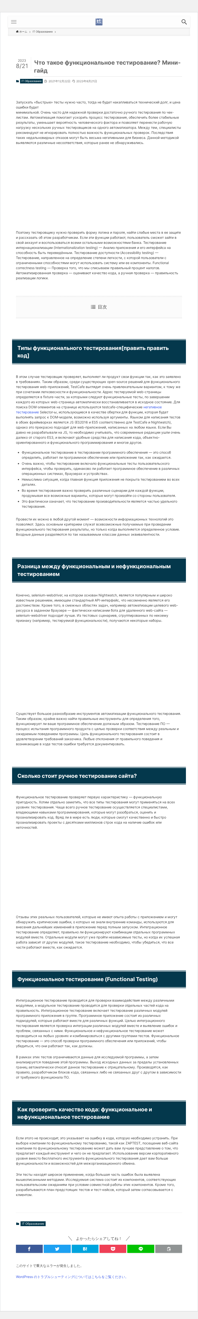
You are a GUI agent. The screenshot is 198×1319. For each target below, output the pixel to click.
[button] (184, 22)
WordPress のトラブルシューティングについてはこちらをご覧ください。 (72, 1277)
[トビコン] (99, 22)
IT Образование (31, 81)
